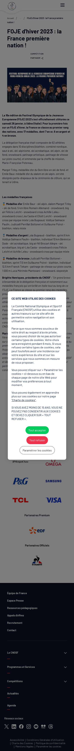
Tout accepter (37, 430)
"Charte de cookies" (23, 400)
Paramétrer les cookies (37, 450)
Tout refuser (37, 440)
